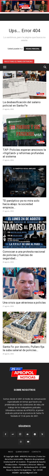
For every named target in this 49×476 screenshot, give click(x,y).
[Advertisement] (24, 38)
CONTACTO (36, 452)
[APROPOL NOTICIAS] (24, 6)
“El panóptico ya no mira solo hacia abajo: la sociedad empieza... (21, 204)
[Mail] (27, 434)
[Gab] (13, 434)
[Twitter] (42, 434)
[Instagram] (20, 434)
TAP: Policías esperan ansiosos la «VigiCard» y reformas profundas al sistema (24, 153)
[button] (4, 67)
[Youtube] (28, 442)
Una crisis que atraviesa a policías (24, 302)
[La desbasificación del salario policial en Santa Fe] (24, 83)
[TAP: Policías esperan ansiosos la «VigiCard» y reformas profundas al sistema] (24, 130)
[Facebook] (5, 434)
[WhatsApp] (21, 442)
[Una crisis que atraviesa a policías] (24, 283)
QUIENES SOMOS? (22, 452)
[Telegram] (35, 434)
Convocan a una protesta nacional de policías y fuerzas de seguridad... (24, 255)
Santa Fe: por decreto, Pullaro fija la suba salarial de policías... (23, 348)
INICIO (10, 452)
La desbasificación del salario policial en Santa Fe (22, 104)
